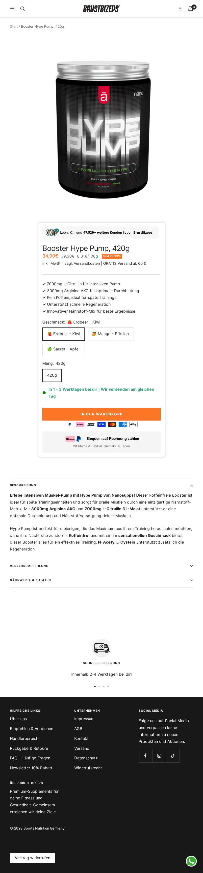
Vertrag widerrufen (32, 857)
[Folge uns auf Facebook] (145, 755)
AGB (78, 728)
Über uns (18, 718)
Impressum (84, 718)
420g (52, 375)
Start (14, 26)
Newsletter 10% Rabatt (31, 767)
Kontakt (81, 738)
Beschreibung (23, 485)
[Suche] (22, 8)
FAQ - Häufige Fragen (30, 757)
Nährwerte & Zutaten (30, 580)
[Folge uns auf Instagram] (159, 755)
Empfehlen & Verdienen (31, 728)
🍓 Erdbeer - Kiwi (63, 333)
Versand (81, 748)
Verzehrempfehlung (29, 566)
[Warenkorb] (190, 8)
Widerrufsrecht (88, 767)
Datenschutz (86, 757)
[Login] (180, 9)
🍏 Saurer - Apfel (63, 348)
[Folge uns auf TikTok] (172, 755)
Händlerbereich (24, 738)
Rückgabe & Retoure (29, 748)
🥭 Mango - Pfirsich (110, 333)
